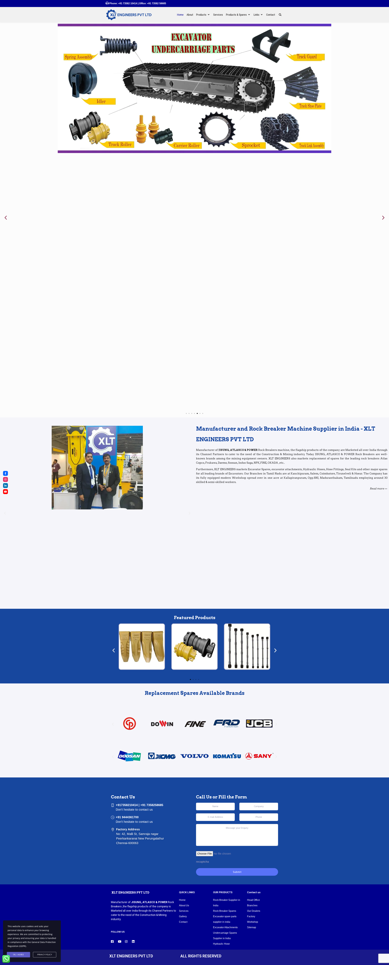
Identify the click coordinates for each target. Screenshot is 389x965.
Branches (252, 905)
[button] (5, 217)
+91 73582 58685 (156, 3)
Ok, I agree (18, 954)
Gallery (183, 916)
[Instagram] (5, 479)
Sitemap (251, 927)
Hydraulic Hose (221, 943)
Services (183, 911)
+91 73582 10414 (127, 3)
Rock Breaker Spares (224, 911)
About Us (184, 905)
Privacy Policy (44, 954)
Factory (251, 916)
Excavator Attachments (225, 927)
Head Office (253, 900)
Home (182, 900)
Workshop (252, 922)
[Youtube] (5, 491)
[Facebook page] (5, 473)
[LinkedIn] (5, 485)
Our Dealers (253, 911)
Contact (183, 922)
